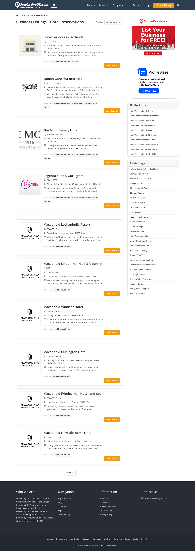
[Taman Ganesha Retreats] (29, 87)
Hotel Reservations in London (142, 139)
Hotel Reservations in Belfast (142, 111)
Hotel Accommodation (139, 236)
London (50, 539)
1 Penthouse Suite (137, 197)
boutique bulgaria (137, 226)
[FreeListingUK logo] (31, 5)
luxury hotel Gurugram (139, 288)
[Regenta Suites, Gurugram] (29, 184)
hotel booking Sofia (138, 202)
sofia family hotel (137, 231)
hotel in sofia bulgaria (139, 217)
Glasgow (86, 539)
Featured (103, 5)
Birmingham (61, 539)
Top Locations (64, 498)
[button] (177, 5)
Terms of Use (106, 510)
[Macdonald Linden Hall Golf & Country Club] (29, 272)
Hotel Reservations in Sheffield (143, 154)
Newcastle (97, 539)
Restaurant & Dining (138, 250)
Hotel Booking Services (139, 245)
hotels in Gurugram (138, 284)
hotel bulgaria (135, 212)
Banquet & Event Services (140, 269)
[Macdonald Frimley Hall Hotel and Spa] (29, 402)
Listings (91, 5)
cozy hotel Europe (137, 207)
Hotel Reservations (61, 61)
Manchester (75, 539)
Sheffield (107, 539)
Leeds (127, 539)
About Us (104, 498)
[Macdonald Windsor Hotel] (29, 315)
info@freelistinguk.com (156, 498)
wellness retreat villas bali (140, 178)
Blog (60, 502)
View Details (111, 65)
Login (148, 5)
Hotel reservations (137, 293)
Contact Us (105, 502)
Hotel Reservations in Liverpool (143, 135)
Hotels (75, 61)
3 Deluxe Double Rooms (140, 188)
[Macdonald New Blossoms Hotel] (29, 441)
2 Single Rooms (136, 183)
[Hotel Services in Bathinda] (29, 45)
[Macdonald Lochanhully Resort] (29, 233)
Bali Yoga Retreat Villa (139, 173)
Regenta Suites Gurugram (140, 279)
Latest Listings (65, 514)
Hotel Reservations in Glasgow (142, 125)
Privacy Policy (106, 514)
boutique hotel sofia (138, 221)
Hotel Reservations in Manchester (144, 144)
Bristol (135, 539)
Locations (62, 506)
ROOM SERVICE (136, 255)
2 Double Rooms (137, 193)
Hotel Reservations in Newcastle (143, 149)
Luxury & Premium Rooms (141, 241)
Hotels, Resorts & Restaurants (85, 103)
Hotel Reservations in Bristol (142, 120)
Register (137, 5)
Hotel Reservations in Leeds (141, 130)
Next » (69, 472)
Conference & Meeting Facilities (143, 264)
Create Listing (164, 5)
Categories (117, 5)
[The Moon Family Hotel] (29, 138)
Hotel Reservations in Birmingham (144, 115)
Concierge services (137, 274)
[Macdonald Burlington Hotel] (29, 360)
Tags (60, 510)
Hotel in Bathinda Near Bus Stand (144, 169)
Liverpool (118, 539)
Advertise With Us (108, 506)
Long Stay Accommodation (141, 260)
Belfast (144, 539)
